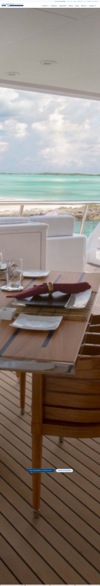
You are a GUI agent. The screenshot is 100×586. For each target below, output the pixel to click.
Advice (71, 5)
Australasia (95, 1)
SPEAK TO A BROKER (64, 470)
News (77, 5)
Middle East (80, 1)
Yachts (44, 5)
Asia (85, 1)
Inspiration (62, 5)
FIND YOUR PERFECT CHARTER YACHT (40, 470)
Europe (74, 1)
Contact (91, 5)
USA (68, 1)
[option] (50, 293)
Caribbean (89, 1)
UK (71, 1)
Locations (54, 5)
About (83, 5)
